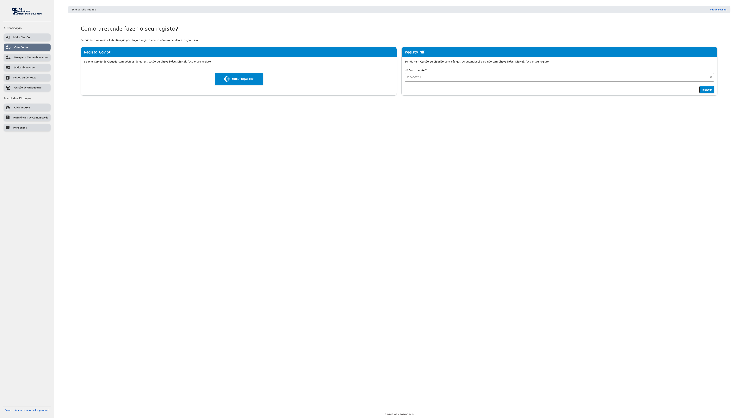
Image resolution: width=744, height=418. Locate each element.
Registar (707, 89)
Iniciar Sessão (718, 9)
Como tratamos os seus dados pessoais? (27, 410)
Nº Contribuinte (416, 70)
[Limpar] (711, 77)
